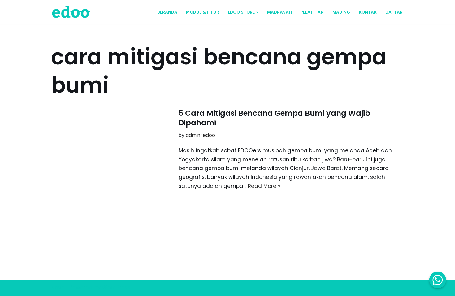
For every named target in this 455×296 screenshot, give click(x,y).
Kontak (368, 12)
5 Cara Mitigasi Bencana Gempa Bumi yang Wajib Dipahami (274, 118)
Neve (58, 287)
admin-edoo (200, 135)
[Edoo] (72, 12)
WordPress (116, 287)
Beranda (167, 12)
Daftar (394, 12)
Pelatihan (312, 12)
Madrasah (279, 12)
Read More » (264, 186)
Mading (341, 12)
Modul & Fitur (202, 12)
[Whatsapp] (437, 280)
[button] (257, 12)
